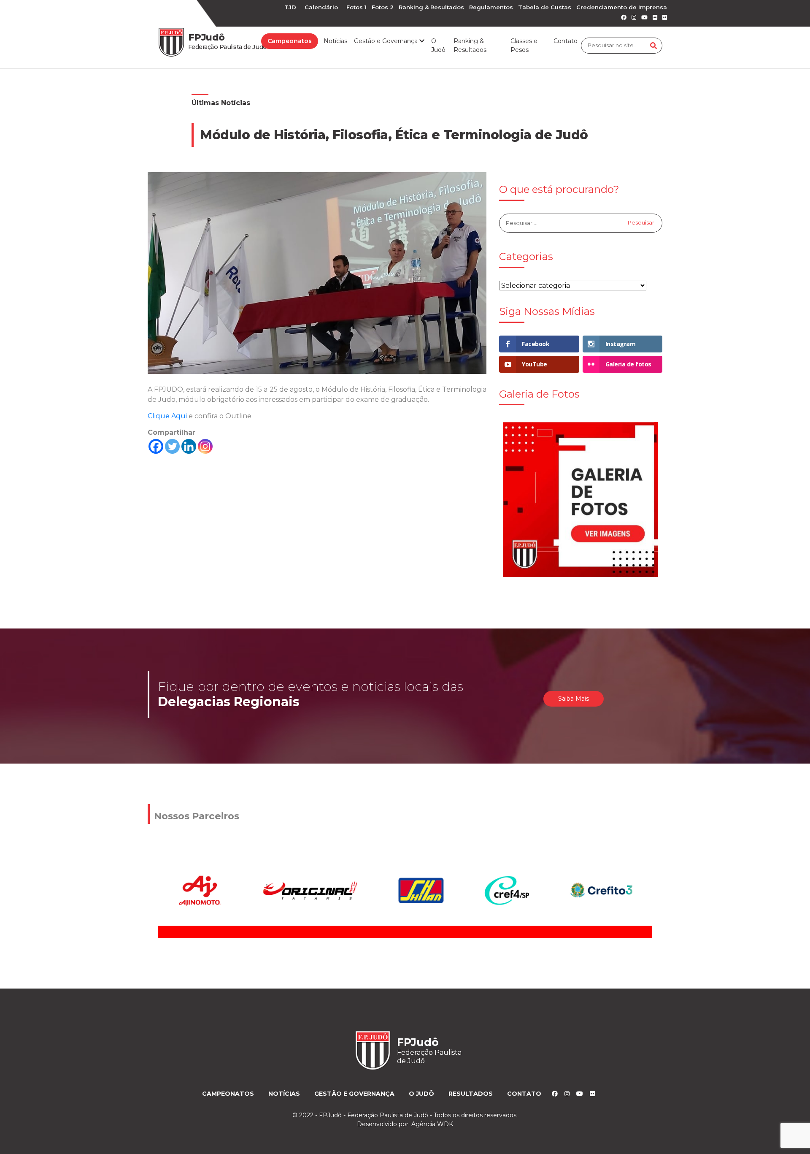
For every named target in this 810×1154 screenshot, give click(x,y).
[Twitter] (172, 446)
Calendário (321, 7)
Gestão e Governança (354, 1093)
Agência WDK (432, 1124)
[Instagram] (205, 446)
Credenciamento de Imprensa (621, 7)
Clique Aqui (168, 416)
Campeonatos (289, 41)
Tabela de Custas (544, 7)
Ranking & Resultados (431, 7)
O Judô (438, 45)
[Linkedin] (188, 446)
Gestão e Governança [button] (386, 41)
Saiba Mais (573, 698)
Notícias (335, 41)
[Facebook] (155, 446)
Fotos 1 (356, 7)
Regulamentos (491, 7)
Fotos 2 (383, 7)
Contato (566, 41)
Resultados (470, 1093)
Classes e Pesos (523, 45)
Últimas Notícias (221, 103)
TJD (290, 7)
